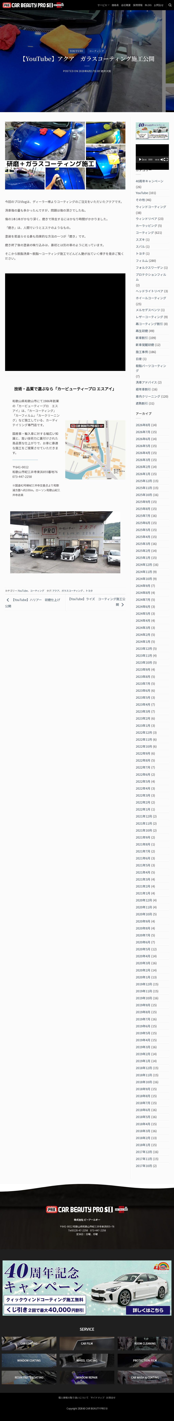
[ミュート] (162, 159)
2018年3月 (143, 1131)
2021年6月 (143, 858)
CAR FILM (87, 1343)
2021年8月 (143, 844)
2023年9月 (143, 669)
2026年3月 (143, 460)
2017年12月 (144, 1152)
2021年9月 (143, 837)
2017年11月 (144, 1159)
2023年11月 (144, 655)
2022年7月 (143, 767)
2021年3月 (143, 879)
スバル (140, 246)
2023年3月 (143, 711)
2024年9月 (143, 585)
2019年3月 (143, 1047)
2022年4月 (143, 788)
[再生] (140, 159)
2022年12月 (144, 732)
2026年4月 (143, 453)
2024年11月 (144, 572)
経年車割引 (143, 389)
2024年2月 (143, 634)
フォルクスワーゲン (149, 267)
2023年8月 (143, 676)
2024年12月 (144, 564)
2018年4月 (143, 1124)
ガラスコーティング (72, 590)
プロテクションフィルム (151, 276)
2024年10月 (144, 579)
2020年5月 (143, 949)
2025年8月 (143, 509)
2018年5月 (143, 1117)
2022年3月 (143, 795)
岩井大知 (106, 71)
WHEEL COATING (86, 1360)
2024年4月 (143, 620)
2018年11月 (144, 1075)
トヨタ (89, 590)
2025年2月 (143, 550)
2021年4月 (143, 872)
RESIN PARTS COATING (29, 1377)
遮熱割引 (142, 403)
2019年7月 (143, 1019)
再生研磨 (142, 331)
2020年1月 (143, 977)
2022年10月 (144, 746)
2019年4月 (143, 1040)
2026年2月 (143, 467)
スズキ (140, 239)
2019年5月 (143, 1033)
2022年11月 (144, 739)
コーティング (96, 51)
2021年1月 (143, 893)
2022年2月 (143, 802)
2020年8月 (143, 928)
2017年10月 (144, 1166)
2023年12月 (144, 648)
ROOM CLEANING (145, 1343)
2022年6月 (143, 774)
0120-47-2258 (80, 1230)
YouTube (76, 51)
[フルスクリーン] (166, 159)
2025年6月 (143, 523)
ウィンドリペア (146, 218)
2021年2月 (143, 886)
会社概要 (126, 5)
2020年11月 (144, 907)
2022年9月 (143, 753)
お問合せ (158, 5)
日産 (139, 359)
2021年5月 (143, 865)
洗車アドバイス (146, 382)
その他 (140, 200)
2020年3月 (143, 963)
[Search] (170, 5)
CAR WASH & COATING (145, 1377)
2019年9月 (143, 1005)
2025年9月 (143, 502)
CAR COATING (29, 1343)
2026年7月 (143, 432)
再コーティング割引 (149, 324)
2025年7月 (143, 515)
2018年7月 (143, 1103)
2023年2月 (143, 718)
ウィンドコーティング (151, 207)
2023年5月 (143, 697)
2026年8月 (143, 425)
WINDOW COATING (29, 1360)
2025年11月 (144, 488)
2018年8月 (143, 1096)
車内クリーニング (148, 396)
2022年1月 (143, 809)
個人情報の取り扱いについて (73, 1397)
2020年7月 (143, 935)
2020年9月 (143, 921)
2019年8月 (143, 1012)
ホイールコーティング (151, 298)
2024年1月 (143, 641)
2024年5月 (143, 613)
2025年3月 (143, 544)
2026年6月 (143, 439)
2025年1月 (143, 557)
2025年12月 (144, 481)
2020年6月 (143, 942)
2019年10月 (144, 998)
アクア (55, 590)
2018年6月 (143, 1110)
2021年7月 (143, 851)
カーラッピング (146, 225)
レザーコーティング (149, 317)
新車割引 (142, 338)
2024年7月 (143, 599)
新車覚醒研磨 (145, 345)
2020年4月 (143, 956)
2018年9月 (143, 1089)
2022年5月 (143, 781)
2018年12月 (144, 1068)
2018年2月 (143, 1138)
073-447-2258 (98, 1230)
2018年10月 (144, 1082)
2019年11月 (144, 991)
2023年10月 (144, 662)
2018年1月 (143, 1145)
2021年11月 (144, 823)
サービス (102, 5)
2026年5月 (143, 446)
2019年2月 (143, 1054)
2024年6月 (143, 606)
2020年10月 (144, 914)
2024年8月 (143, 592)
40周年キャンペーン (149, 181)
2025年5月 (143, 530)
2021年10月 (144, 830)
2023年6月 (143, 690)
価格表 (115, 5)
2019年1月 (143, 1061)
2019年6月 (143, 1026)
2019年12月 (144, 984)
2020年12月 (144, 900)
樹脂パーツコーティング (151, 368)
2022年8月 (143, 760)
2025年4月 (143, 537)
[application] (152, 153)
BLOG (148, 5)
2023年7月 (143, 683)
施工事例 (142, 352)
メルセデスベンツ (148, 310)
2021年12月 (144, 816)
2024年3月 (143, 627)
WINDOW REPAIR (86, 1377)
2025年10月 (144, 495)
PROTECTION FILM (145, 1360)
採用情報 (138, 5)
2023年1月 (143, 725)
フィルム (142, 260)
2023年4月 (143, 704)
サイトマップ (98, 1397)
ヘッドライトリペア (149, 291)
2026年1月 (143, 474)
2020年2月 (143, 970)
